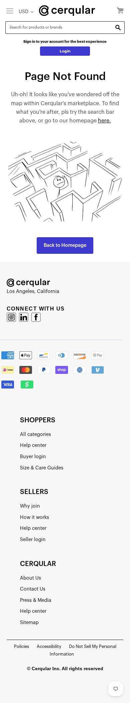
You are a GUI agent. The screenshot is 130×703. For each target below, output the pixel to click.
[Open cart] (120, 11)
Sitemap (29, 622)
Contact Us (32, 589)
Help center (33, 445)
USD (23, 11)
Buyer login (33, 456)
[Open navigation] (10, 10)
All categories (35, 434)
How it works (34, 517)
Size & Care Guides (41, 467)
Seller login (33, 539)
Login (65, 51)
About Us (30, 578)
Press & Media (35, 600)
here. (104, 120)
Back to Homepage (65, 245)
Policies (21, 646)
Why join (30, 506)
